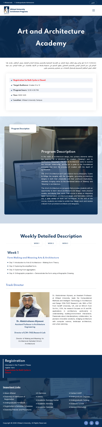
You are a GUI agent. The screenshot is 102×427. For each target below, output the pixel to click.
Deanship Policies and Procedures (17, 410)
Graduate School (77, 404)
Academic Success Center (48, 400)
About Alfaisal (10, 393)
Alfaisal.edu (8, 2)
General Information (78, 407)
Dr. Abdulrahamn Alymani (30, 321)
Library (40, 397)
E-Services (41, 393)
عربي (93, 2)
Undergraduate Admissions (25, 2)
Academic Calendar (45, 407)
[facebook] (86, 423)
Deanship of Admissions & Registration (14, 398)
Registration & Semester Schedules (18, 406)
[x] (92, 423)
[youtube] (97, 423)
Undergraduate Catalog (79, 400)
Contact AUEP (76, 393)
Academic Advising (45, 404)
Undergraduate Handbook (14, 403)
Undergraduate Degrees (80, 397)
